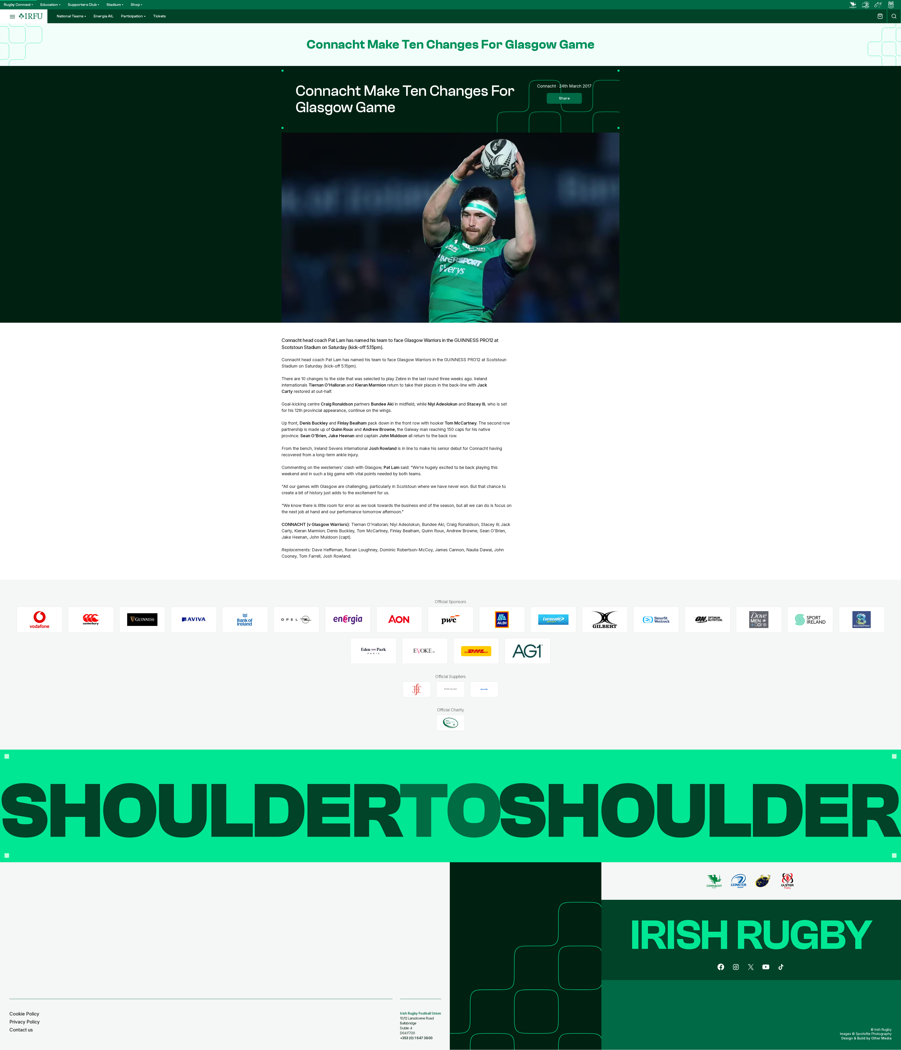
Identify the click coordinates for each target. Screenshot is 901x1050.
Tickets (159, 16)
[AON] (399, 619)
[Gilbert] (605, 619)
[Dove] (759, 619)
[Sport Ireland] (810, 619)
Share (564, 98)
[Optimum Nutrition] (707, 619)
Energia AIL (104, 16)
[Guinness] (142, 619)
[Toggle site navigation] (9, 16)
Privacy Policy (24, 1022)
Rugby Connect (17, 5)
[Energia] (348, 619)
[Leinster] (865, 4)
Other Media (881, 1038)
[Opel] (296, 619)
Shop (135, 5)
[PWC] (450, 619)
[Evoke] (425, 651)
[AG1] (527, 651)
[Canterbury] (91, 619)
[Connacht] (853, 4)
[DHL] (476, 651)
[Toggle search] (894, 16)
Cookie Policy (24, 1014)
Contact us (21, 1030)
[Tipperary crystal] (450, 689)
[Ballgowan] (862, 619)
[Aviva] (194, 619)
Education (49, 5)
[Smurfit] (656, 619)
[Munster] (878, 4)
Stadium (114, 5)
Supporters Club (82, 5)
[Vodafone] (39, 619)
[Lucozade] (553, 619)
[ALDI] (502, 619)
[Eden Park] (373, 651)
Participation (132, 16)
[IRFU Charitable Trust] (450, 722)
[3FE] (417, 689)
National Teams (70, 16)
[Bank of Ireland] (245, 619)
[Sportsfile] (484, 689)
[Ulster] (891, 4)
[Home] (31, 16)
